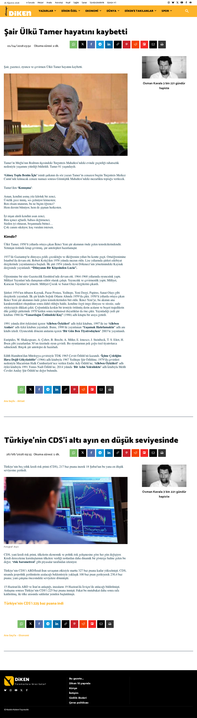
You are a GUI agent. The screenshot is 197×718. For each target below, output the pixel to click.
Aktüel (21, 401)
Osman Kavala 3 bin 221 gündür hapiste (164, 86)
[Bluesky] (173, 3)
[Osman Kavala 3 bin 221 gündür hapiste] (164, 67)
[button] (187, 11)
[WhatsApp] (73, 44)
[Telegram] (100, 44)
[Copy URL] (118, 44)
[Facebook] (186, 3)
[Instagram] (168, 3)
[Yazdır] (162, 44)
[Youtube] (182, 3)
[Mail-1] (190, 3)
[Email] (153, 44)
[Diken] (17, 11)
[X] (82, 44)
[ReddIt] (135, 44)
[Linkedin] (109, 44)
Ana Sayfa (9, 401)
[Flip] (144, 44)
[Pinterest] (126, 44)
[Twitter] (177, 3)
